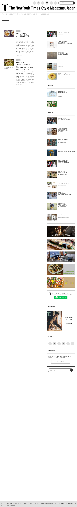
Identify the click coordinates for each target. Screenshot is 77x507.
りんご (6, 22)
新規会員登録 (60, 361)
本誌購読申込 (69, 323)
